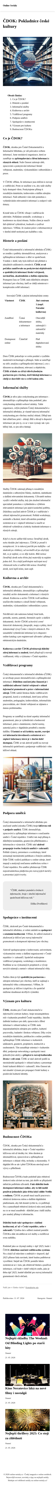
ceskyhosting (28, 396)
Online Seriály (10, 5)
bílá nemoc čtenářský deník (35, 539)
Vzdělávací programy (22, 114)
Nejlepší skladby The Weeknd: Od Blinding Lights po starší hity (26, 1343)
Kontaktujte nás (32, 1287)
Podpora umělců (19, 118)
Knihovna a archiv (20, 110)
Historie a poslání (20, 103)
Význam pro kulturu (21, 125)
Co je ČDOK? (19, 99)
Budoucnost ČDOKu (22, 129)
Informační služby (20, 107)
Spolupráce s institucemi (23, 122)
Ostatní (49, 1298)
